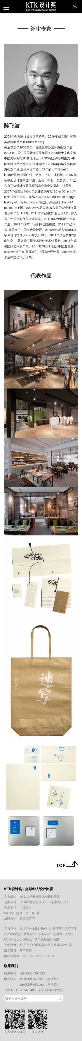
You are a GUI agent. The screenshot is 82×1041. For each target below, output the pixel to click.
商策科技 (25, 950)
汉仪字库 (71, 928)
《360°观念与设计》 (33, 902)
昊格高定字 (27, 918)
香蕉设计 (30, 934)
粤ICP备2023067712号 (38, 956)
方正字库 (56, 928)
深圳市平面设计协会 (33, 928)
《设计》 (25, 907)
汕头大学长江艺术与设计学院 (40, 896)
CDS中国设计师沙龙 (18, 939)
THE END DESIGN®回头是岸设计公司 (45, 944)
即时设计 (44, 934)
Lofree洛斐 (13, 934)
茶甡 (68, 934)
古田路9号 (33, 913)
